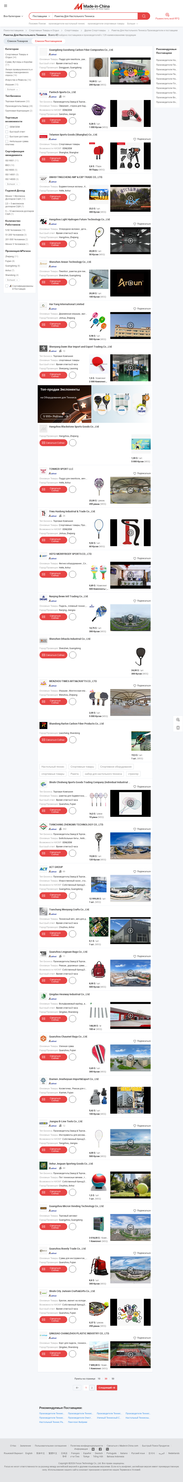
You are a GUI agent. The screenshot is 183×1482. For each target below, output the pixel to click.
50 (113, 1378)
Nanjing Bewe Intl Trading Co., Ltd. (68, 596)
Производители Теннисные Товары (109, 1413)
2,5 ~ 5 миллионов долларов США (14, 205)
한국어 (152, 1453)
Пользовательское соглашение (51, 1445)
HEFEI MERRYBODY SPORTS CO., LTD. (70, 553)
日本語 (64, 1453)
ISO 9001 (12, 160)
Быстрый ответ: (47, 63)
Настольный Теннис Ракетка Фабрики (52, 1422)
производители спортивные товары (106, 23)
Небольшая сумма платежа (16, 143)
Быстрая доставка (18, 136)
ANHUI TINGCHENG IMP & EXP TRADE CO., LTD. (76, 177)
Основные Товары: (48, 59)
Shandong (12, 275)
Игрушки (11, 84)
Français (75, 1453)
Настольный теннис (52, 766)
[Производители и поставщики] (92, 6)
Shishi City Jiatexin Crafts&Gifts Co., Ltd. (72, 1291)
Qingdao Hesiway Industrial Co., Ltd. (69, 994)
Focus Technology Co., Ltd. (88, 1463)
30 (106, 1379)
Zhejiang (11, 256)
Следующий (105, 1387)
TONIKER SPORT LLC (61, 469)
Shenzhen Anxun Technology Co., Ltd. (70, 261)
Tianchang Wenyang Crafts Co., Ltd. (69, 909)
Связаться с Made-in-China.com (122, 1445)
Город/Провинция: (48, 67)
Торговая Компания (17, 101)
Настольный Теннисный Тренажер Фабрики (138, 1417)
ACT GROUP (56, 867)
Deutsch (99, 1453)
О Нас (13, 1445)
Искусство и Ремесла (18, 79)
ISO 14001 (12, 174)
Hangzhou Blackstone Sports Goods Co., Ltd (74, 426)
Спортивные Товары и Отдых (16, 56)
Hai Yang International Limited (66, 304)
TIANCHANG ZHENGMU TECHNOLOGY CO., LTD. (76, 824)
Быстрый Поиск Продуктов (155, 1445)
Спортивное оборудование (116, 766)
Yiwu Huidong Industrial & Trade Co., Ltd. (72, 511)
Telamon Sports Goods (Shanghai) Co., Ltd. (73, 134)
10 (99, 1378)
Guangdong (12, 265)
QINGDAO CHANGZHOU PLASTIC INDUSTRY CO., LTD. (79, 1333)
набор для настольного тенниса (103, 773)
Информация (81, 1448)
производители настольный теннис (67, 23)
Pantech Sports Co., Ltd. (62, 92)
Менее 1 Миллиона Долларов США (15, 197)
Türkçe (86, 1456)
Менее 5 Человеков (16, 244)
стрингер (133, 773)
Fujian (10, 261)
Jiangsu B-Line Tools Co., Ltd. (66, 1121)
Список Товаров (17, 41)
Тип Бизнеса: (46, 101)
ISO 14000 (12, 179)
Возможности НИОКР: (50, 109)
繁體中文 (53, 1453)
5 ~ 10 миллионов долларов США (19, 212)
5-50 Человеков (15, 230)
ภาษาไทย (74, 1456)
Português (112, 1453)
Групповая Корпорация (18, 110)
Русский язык (138, 1453)
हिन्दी (64, 1456)
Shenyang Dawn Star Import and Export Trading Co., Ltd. (80, 346)
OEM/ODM (14, 126)
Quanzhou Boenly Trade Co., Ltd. (67, 1248)
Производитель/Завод (19, 105)
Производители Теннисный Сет (52, 1413)
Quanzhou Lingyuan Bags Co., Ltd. (68, 951)
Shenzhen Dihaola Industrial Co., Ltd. (70, 638)
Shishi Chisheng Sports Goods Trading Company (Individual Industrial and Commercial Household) (105, 782)
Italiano (124, 1453)
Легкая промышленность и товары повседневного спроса (19, 72)
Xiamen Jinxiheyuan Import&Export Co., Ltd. (74, 1079)
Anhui (9, 270)
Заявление (25, 1445)
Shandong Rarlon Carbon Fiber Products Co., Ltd (76, 723)
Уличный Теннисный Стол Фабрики (109, 1417)
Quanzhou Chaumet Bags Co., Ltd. (68, 1036)
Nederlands (173, 1453)
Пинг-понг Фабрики (77, 1422)
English (29, 1453)
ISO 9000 (11, 169)
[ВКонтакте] (93, 1448)
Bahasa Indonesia (115, 1456)
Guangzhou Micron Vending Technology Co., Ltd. (76, 1206)
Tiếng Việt (98, 1456)
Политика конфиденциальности (86, 1445)
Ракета (75, 773)
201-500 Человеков (16, 239)
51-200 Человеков (16, 234)
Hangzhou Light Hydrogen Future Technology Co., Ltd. (79, 219)
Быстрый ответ (17, 131)
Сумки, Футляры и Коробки (18, 63)
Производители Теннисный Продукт (80, 1413)
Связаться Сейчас (55, 74)
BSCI (9, 165)
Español (87, 1453)
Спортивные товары (82, 766)
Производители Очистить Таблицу (80, 1417)
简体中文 (40, 1453)
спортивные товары (52, 773)
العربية (162, 1453)
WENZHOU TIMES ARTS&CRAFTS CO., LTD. (73, 681)
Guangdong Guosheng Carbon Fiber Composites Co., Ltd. (81, 49)
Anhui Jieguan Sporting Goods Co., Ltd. (71, 1163)
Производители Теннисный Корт (52, 1417)
